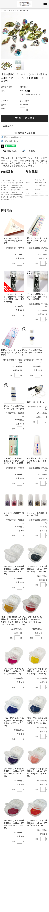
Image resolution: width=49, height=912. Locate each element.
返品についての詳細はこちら (13, 137)
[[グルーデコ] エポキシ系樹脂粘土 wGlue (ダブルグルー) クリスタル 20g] (14, 553)
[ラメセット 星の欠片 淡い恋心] (14, 499)
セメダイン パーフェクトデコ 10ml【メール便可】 (37, 460)
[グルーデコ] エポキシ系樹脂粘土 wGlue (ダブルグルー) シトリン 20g (37, 671)
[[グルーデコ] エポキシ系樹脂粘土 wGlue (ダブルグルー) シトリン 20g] (37, 655)
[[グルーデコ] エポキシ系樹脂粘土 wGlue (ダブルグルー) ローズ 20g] (14, 655)
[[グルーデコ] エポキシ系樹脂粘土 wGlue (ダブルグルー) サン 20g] (37, 807)
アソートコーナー (22, 10)
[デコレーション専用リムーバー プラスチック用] (14, 393)
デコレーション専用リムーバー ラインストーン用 (32, 352)
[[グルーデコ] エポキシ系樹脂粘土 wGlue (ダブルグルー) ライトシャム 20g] (32, 603)
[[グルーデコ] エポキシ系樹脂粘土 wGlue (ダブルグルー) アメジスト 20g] (14, 755)
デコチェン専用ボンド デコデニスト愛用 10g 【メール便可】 (38, 296)
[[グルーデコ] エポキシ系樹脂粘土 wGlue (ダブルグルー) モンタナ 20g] (37, 705)
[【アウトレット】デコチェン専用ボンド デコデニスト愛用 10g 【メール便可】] (14, 281)
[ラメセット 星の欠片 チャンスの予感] (37, 499)
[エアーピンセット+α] (37, 391)
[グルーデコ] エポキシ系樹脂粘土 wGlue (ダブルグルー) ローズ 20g (14, 671)
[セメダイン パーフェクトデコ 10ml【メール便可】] (37, 445)
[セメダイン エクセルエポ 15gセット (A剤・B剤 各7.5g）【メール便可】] (14, 445)
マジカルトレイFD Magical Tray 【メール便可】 (13, 240)
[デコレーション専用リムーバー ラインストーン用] (32, 337)
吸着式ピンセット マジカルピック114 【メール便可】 (11, 352)
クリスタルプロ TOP (7, 10)
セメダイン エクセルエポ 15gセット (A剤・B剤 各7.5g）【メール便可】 (14, 460)
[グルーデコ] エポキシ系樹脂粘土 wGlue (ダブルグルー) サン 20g (37, 822)
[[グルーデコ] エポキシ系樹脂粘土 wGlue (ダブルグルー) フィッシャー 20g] (14, 807)
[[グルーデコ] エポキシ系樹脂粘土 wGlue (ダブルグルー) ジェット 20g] (37, 553)
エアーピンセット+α (35, 402)
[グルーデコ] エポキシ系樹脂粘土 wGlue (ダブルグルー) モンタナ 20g (37, 720)
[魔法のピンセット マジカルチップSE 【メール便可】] (37, 225)
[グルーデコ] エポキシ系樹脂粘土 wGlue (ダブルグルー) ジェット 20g (37, 568)
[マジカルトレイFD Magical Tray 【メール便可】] (14, 225)
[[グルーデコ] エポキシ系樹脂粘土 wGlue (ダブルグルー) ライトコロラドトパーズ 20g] (11, 603)
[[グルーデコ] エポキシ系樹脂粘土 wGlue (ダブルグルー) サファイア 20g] (14, 705)
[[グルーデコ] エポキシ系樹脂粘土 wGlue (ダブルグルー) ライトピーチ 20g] (37, 755)
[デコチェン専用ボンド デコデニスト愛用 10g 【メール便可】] (37, 281)
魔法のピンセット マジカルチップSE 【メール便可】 (37, 240)
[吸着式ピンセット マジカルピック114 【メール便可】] (11, 337)
